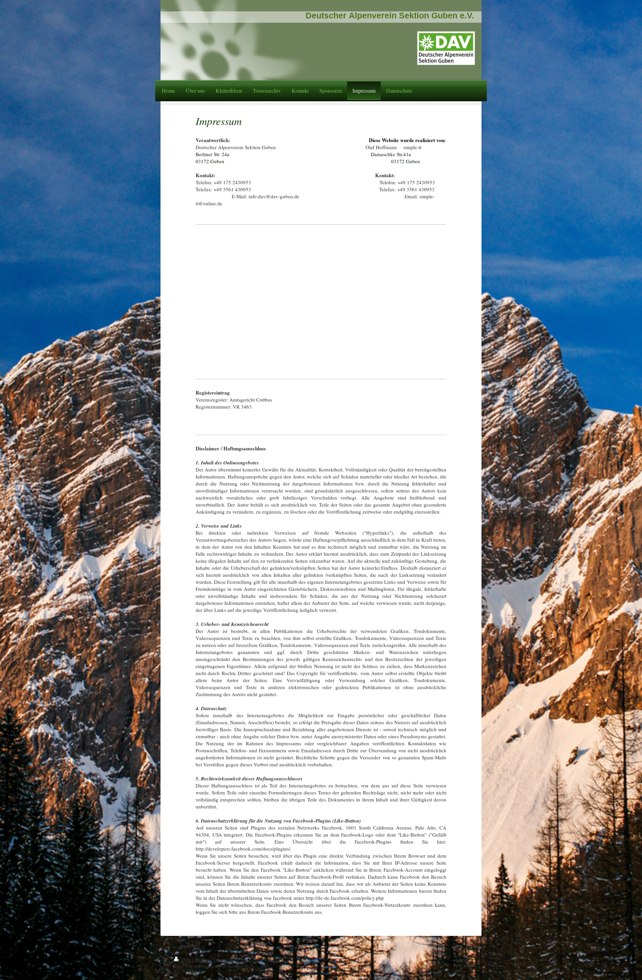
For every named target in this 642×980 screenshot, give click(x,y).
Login (462, 959)
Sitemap (221, 959)
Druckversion (195, 959)
